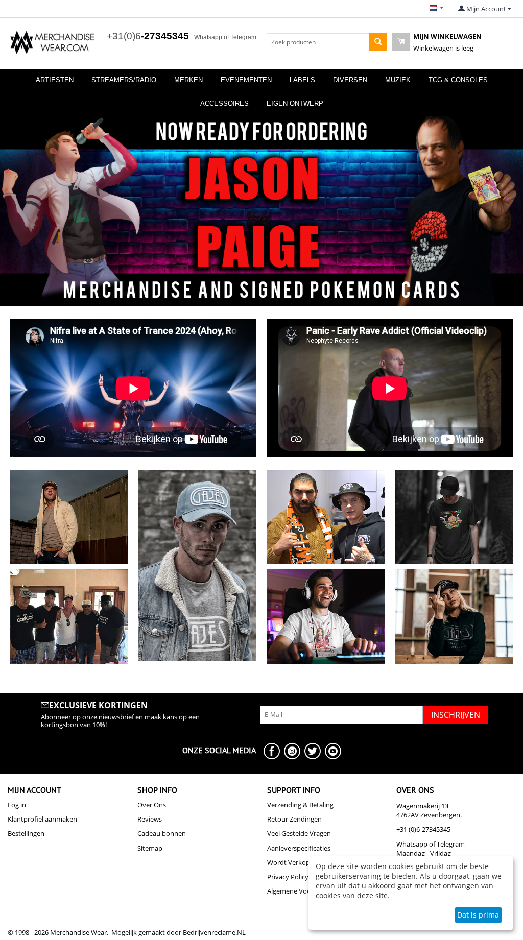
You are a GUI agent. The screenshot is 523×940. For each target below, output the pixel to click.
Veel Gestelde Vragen (299, 833)
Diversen (350, 80)
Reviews (149, 819)
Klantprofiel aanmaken (42, 819)
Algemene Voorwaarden (303, 891)
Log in (17, 804)
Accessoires (224, 103)
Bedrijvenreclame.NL (214, 932)
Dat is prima (478, 915)
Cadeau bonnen (161, 833)
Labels (302, 80)
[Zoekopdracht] (378, 42)
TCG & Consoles (458, 80)
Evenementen (246, 80)
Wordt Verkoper (291, 862)
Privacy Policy (287, 876)
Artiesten (55, 80)
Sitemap (149, 848)
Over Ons (151, 804)
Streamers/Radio (123, 80)
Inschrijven (455, 714)
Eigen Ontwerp (295, 103)
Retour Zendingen (294, 819)
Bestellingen (26, 833)
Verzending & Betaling (300, 804)
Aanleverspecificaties (298, 848)
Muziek (398, 80)
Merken (188, 80)
